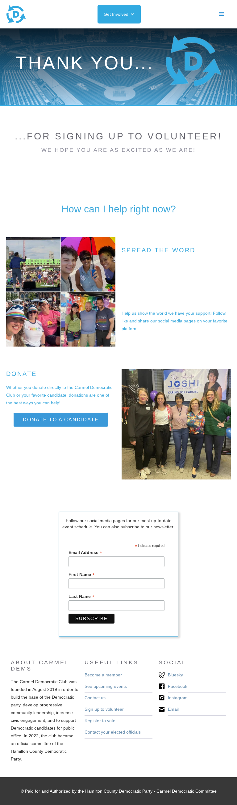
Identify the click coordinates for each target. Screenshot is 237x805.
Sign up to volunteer (104, 709)
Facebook (177, 686)
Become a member (103, 674)
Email (173, 709)
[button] (119, 14)
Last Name (81, 596)
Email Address (85, 553)
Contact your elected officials (113, 732)
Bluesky (175, 674)
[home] (16, 14)
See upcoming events (106, 686)
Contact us (95, 697)
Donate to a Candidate (61, 419)
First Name (82, 574)
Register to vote (100, 720)
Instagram (178, 697)
